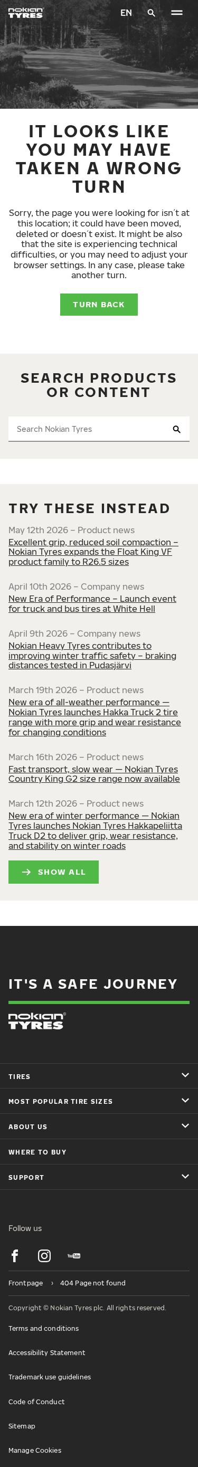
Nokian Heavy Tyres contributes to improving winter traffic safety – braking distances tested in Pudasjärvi (92, 655)
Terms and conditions (43, 1328)
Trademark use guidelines (49, 1377)
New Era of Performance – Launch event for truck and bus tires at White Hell (92, 603)
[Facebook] (15, 1256)
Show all (62, 871)
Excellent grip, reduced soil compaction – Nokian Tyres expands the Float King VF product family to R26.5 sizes (93, 552)
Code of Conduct (36, 1402)
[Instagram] (44, 1256)
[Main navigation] (177, 12)
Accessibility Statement (47, 1353)
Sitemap (21, 1426)
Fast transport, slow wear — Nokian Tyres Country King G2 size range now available (94, 774)
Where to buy (37, 1152)
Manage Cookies (34, 1450)
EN (126, 12)
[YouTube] (74, 1256)
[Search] (151, 12)
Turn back (99, 304)
